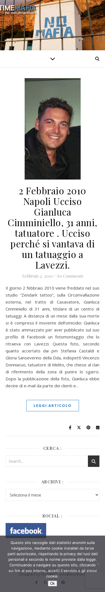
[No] (98, 564)
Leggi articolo (53, 405)
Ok (52, 583)
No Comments (69, 276)
